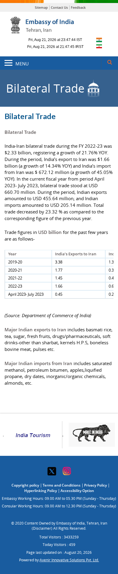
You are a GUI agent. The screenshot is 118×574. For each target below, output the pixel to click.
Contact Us (59, 7)
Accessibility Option (77, 490)
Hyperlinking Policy (40, 490)
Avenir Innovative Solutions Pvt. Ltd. (69, 560)
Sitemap (41, 7)
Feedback (78, 7)
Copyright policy (25, 485)
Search (109, 63)
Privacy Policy (95, 485)
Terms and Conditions (61, 485)
